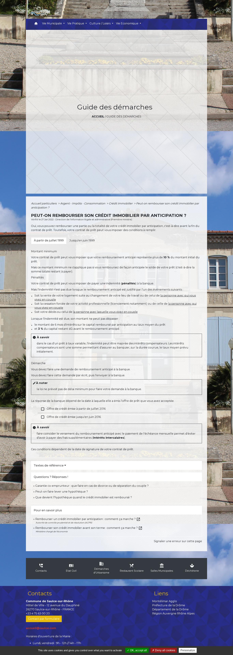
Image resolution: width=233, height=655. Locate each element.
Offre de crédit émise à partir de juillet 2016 (73, 409)
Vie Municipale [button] (52, 23)
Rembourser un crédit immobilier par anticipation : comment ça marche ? (87, 519)
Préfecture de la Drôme (168, 605)
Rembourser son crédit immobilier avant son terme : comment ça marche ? (88, 528)
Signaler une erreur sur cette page (178, 541)
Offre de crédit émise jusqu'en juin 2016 (71, 417)
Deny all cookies (164, 650)
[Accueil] (33, 9)
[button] (36, 24)
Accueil (98, 116)
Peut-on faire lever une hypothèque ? (61, 491)
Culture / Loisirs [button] (100, 23)
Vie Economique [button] (127, 23)
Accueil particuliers (44, 203)
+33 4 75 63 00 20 (38, 613)
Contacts (40, 593)
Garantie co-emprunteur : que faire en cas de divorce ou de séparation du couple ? (92, 485)
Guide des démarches (123, 116)
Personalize (187, 650)
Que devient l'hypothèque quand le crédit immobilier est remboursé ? (83, 497)
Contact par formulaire (44, 618)
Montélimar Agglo (164, 601)
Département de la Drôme (170, 609)
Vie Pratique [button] (76, 23)
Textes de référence (49, 465)
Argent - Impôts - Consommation (83, 203)
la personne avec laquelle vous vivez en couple (105, 312)
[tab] (49, 240)
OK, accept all (138, 650)
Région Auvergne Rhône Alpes (173, 613)
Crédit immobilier (121, 203)
